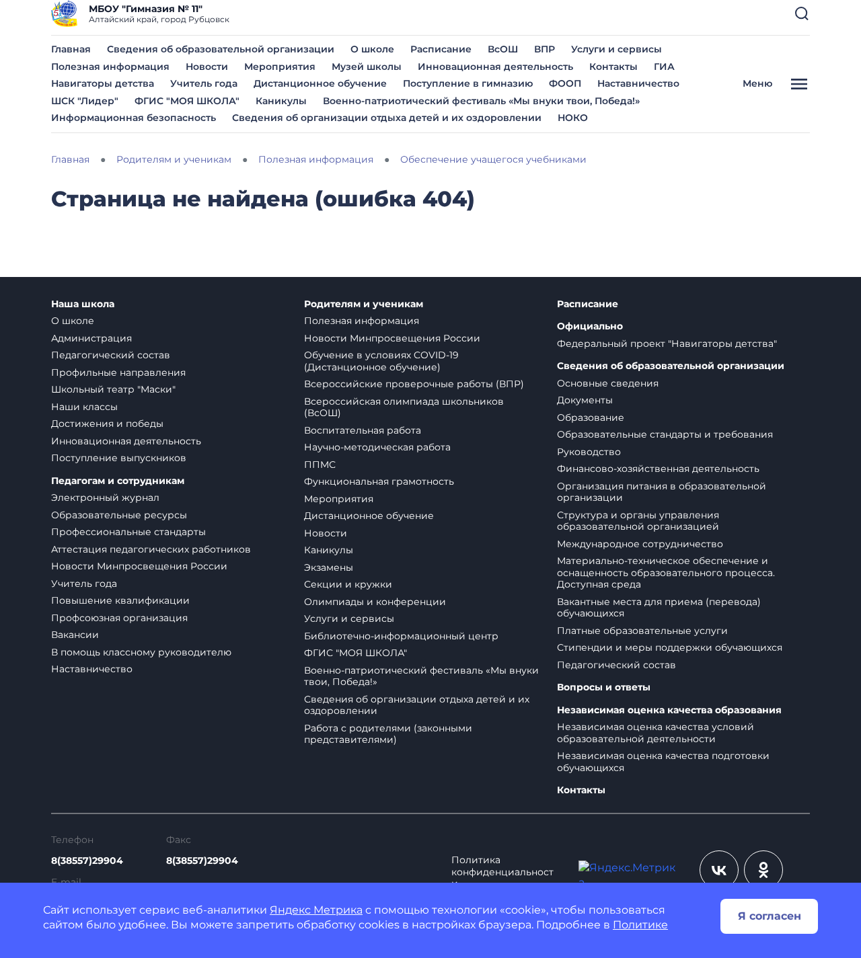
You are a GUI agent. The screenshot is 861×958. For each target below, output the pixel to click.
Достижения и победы (107, 423)
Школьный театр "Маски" (113, 389)
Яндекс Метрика (316, 910)
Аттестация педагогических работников (151, 549)
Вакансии (75, 635)
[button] (802, 13)
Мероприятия (279, 67)
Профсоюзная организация (119, 618)
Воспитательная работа (362, 430)
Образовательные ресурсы (119, 515)
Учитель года (203, 83)
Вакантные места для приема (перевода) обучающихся (659, 608)
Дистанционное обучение (320, 83)
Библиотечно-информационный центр (401, 636)
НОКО (573, 118)
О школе (372, 49)
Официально (590, 326)
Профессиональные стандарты (128, 532)
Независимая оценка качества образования (669, 710)
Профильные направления (118, 372)
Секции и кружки (348, 584)
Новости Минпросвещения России (139, 566)
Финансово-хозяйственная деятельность (658, 469)
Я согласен (769, 916)
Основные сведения (608, 383)
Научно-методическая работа (377, 447)
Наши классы (84, 407)
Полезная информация (110, 67)
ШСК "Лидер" (84, 101)
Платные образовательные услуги (642, 631)
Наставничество (638, 83)
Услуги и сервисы (616, 49)
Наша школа (82, 304)
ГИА (664, 67)
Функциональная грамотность (379, 481)
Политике (640, 924)
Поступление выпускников (118, 458)
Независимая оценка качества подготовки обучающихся (663, 762)
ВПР (544, 49)
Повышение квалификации (120, 600)
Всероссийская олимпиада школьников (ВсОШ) (404, 407)
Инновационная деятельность (495, 67)
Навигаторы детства (102, 83)
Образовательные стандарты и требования (665, 434)
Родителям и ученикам (363, 304)
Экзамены (328, 567)
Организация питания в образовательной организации (661, 492)
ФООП (565, 83)
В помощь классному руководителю (141, 652)
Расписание (441, 49)
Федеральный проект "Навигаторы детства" (667, 343)
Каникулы (281, 101)
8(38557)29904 (87, 860)
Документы (585, 400)
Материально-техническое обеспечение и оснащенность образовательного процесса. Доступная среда (666, 572)
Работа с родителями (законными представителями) (388, 734)
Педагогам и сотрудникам (117, 481)
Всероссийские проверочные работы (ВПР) (414, 384)
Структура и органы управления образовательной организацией (638, 521)
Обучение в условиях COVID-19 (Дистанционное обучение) (381, 361)
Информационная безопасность (133, 118)
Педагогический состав (110, 355)
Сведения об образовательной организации (220, 49)
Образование (590, 417)
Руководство (589, 452)
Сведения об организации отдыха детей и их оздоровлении (386, 118)
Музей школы (367, 67)
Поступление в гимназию (468, 83)
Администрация (91, 338)
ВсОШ (503, 49)
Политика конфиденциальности (502, 871)
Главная (71, 49)
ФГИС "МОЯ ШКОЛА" (187, 101)
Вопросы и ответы (603, 687)
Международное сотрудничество (640, 544)
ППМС (320, 464)
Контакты (613, 67)
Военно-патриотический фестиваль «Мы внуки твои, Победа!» (481, 101)
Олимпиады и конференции (375, 602)
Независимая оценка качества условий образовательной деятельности (655, 733)
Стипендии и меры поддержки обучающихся (669, 647)
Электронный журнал (105, 497)
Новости (207, 67)
